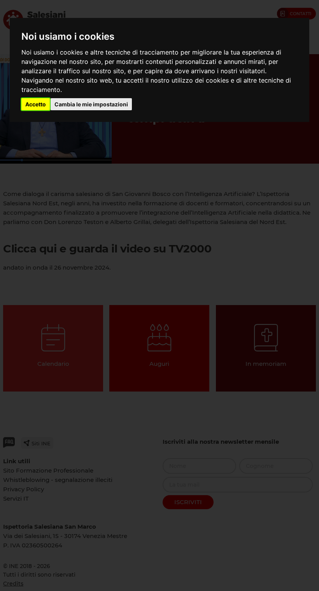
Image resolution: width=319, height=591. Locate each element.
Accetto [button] (35, 104)
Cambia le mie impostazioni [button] (91, 104)
